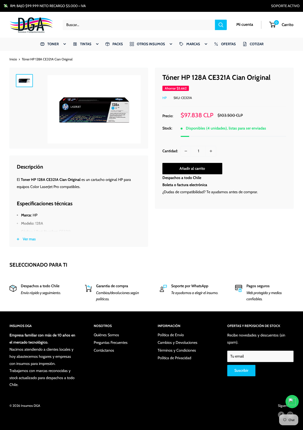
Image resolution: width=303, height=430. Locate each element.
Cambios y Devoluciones (177, 342)
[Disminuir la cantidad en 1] (186, 151)
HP (164, 98)
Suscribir (241, 370)
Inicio (13, 59)
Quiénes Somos (106, 335)
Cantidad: (170, 151)
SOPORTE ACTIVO (285, 6)
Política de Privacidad (174, 358)
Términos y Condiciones (177, 350)
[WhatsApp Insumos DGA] (292, 401)
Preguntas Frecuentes (111, 342)
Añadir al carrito (192, 168)
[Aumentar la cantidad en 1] (211, 151)
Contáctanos (104, 350)
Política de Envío (171, 335)
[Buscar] (221, 25)
